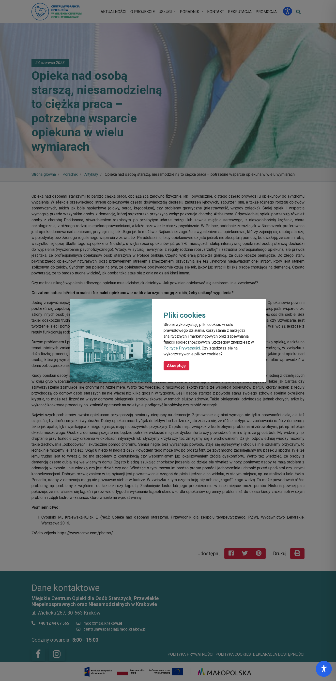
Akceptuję (176, 365)
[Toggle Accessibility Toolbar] (323, 668)
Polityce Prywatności (182, 348)
